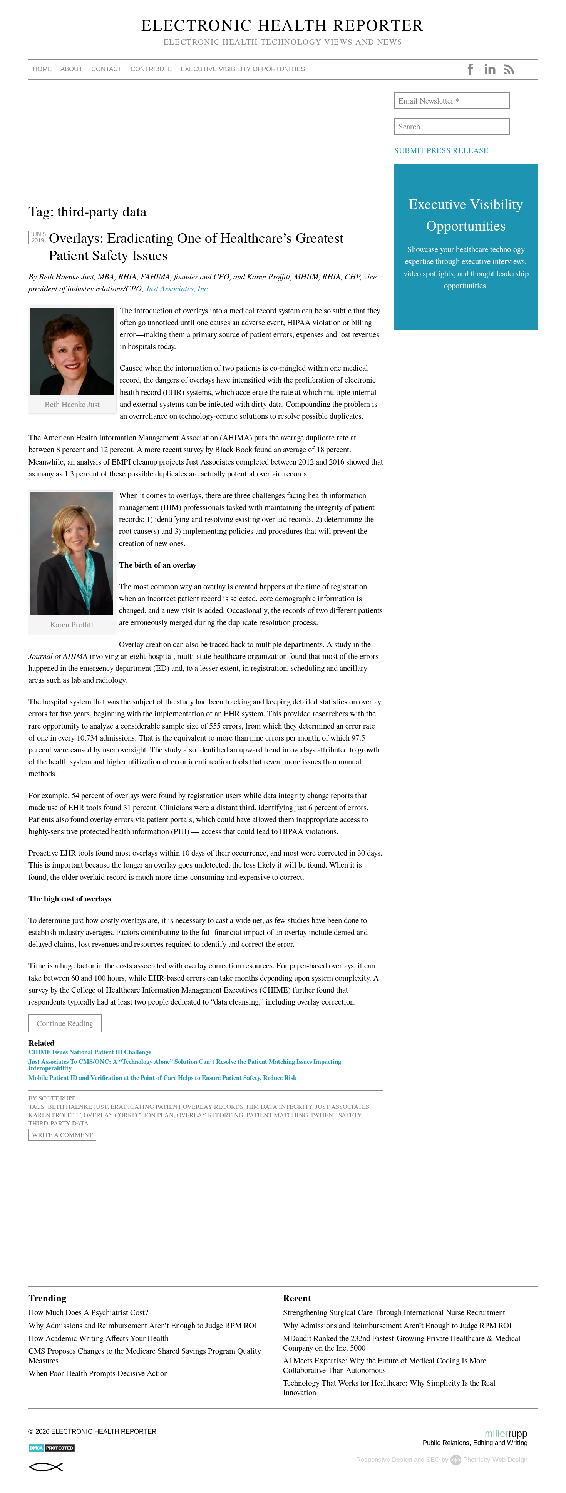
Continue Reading (65, 1023)
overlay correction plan (129, 1114)
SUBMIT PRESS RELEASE (441, 150)
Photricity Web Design (495, 1459)
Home (42, 69)
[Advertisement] (205, 146)
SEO (433, 1459)
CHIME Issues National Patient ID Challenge (89, 1052)
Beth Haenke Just (77, 1106)
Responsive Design (384, 1459)
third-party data (58, 1122)
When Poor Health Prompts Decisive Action (98, 1373)
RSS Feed (509, 69)
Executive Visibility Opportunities (243, 69)
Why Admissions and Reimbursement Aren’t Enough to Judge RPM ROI (142, 1325)
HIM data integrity (279, 1106)
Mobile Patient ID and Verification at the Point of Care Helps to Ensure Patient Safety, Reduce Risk (162, 1077)
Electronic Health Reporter (283, 24)
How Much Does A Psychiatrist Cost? (88, 1312)
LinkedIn (489, 69)
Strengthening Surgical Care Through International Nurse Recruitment (394, 1312)
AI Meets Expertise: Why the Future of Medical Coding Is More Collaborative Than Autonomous (384, 1365)
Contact (106, 69)
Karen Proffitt (54, 1114)
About (71, 69)
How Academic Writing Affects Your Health (98, 1337)
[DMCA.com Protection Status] (51, 1450)
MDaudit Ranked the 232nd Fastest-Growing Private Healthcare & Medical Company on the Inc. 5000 (402, 1342)
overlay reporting (210, 1114)
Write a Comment (62, 1134)
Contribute (151, 69)
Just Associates (342, 1106)
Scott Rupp (57, 1097)
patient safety (336, 1114)
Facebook (470, 69)
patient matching (277, 1114)
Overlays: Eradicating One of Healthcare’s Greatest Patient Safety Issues (196, 246)
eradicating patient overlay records (177, 1106)
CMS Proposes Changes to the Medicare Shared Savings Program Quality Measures (144, 1355)
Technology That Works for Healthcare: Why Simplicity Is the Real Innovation (389, 1387)
